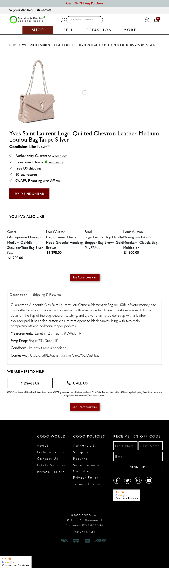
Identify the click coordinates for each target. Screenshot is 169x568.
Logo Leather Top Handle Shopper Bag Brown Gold (103, 240)
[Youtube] (149, 480)
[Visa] (65, 541)
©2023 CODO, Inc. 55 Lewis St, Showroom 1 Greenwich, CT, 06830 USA (84, 520)
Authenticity (85, 445)
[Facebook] (116, 480)
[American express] (87, 541)
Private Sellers (51, 472)
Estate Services (51, 465)
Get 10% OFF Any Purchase (84, 3)
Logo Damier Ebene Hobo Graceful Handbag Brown (64, 242)
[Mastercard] (76, 541)
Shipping (81, 452)
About (43, 445)
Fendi (88, 232)
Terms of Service (89, 484)
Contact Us (47, 459)
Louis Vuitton (56, 232)
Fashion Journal (51, 452)
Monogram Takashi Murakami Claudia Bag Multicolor (140, 242)
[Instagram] (138, 480)
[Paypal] (101, 541)
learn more (59, 156)
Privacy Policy (86, 477)
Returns (80, 459)
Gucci (11, 232)
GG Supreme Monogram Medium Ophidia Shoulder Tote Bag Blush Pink (26, 245)
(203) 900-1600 (22, 10)
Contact (45, 10)
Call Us (80, 383)
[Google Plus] (127, 480)
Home (13, 45)
